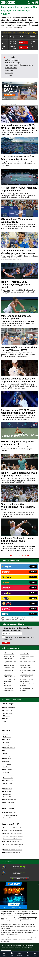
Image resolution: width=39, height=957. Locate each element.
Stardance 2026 (7, 818)
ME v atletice (6, 716)
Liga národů (6, 742)
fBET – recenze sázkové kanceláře (11, 852)
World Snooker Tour (8, 786)
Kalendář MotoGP (7, 769)
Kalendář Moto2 (7, 794)
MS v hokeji (6, 745)
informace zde (32, 930)
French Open (9, 70)
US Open (8, 75)
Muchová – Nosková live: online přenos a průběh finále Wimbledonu (18, 541)
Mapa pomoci (10, 939)
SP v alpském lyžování (8, 775)
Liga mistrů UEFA (7, 710)
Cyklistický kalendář (8, 780)
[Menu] (36, 2)
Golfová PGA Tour (7, 788)
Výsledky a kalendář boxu (9, 799)
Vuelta (5, 721)
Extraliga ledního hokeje (9, 747)
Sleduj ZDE (22, 42)
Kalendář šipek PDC (8, 777)
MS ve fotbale (6, 739)
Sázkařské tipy (7, 862)
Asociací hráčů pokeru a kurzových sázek (11, 920)
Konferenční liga (7, 736)
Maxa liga (5, 753)
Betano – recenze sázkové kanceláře (12, 833)
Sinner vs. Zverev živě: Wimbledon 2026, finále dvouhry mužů (18, 507)
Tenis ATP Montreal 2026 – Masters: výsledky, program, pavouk (16, 285)
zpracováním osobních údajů (19, 637)
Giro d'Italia (6, 767)
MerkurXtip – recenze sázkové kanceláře (13, 844)
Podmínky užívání (27, 945)
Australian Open (11, 68)
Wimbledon (9, 73)
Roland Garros (7, 758)
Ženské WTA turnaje (12, 63)
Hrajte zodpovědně (5, 924)
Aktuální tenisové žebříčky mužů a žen (19, 65)
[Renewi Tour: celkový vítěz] (6, 867)
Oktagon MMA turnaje (8, 802)
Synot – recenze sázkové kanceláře (12, 841)
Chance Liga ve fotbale (9, 707)
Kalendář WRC (7, 797)
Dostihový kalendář (8, 791)
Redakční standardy (16, 945)
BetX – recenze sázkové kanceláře (11, 847)
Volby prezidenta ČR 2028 (9, 812)
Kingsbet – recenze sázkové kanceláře (12, 849)
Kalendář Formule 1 (8, 713)
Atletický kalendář (7, 783)
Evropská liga (6, 734)
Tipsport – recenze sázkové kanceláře (12, 830)
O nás (2, 945)
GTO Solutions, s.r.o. (6, 950)
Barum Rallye (6, 724)
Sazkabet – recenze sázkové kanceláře (13, 836)
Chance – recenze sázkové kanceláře (12, 838)
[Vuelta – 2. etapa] (6, 872)
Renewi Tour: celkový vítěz (19, 868)
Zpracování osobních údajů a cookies (10, 947)
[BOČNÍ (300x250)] (13, 908)
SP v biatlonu (6, 772)
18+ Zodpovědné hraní (27, 947)
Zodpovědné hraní (24, 919)
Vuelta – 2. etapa (17, 873)
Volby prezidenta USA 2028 (10, 815)
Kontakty (7, 945)
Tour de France (7, 764)
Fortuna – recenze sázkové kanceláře (12, 828)
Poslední (28, 555)
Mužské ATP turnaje (12, 60)
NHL (4, 750)
